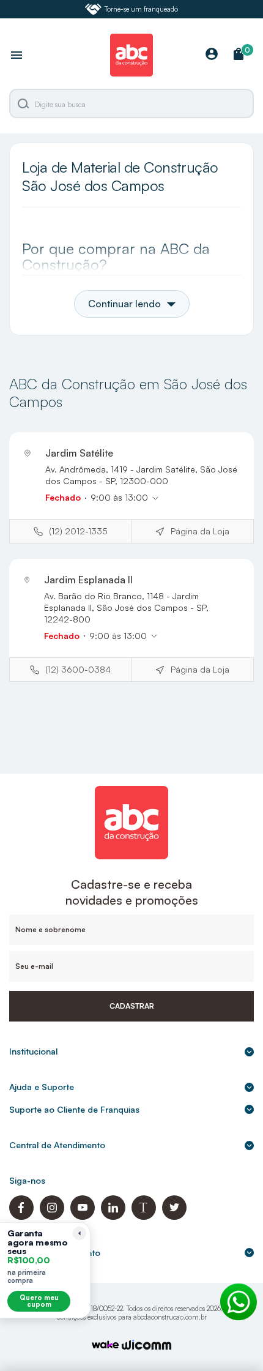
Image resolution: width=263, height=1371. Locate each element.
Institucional (33, 1051)
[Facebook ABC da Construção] (21, 1216)
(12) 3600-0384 (78, 669)
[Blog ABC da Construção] (144, 1216)
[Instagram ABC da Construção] (52, 1216)
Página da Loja (200, 531)
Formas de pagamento (54, 1252)
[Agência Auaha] (147, 1346)
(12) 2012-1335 (78, 531)
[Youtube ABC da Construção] (82, 1216)
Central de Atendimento (57, 1145)
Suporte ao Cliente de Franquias (74, 1109)
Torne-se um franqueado (141, 9)
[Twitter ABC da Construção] (174, 1216)
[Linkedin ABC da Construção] (113, 1216)
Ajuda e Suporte (41, 1086)
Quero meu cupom (39, 1301)
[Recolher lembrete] (79, 1233)
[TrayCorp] (105, 1345)
